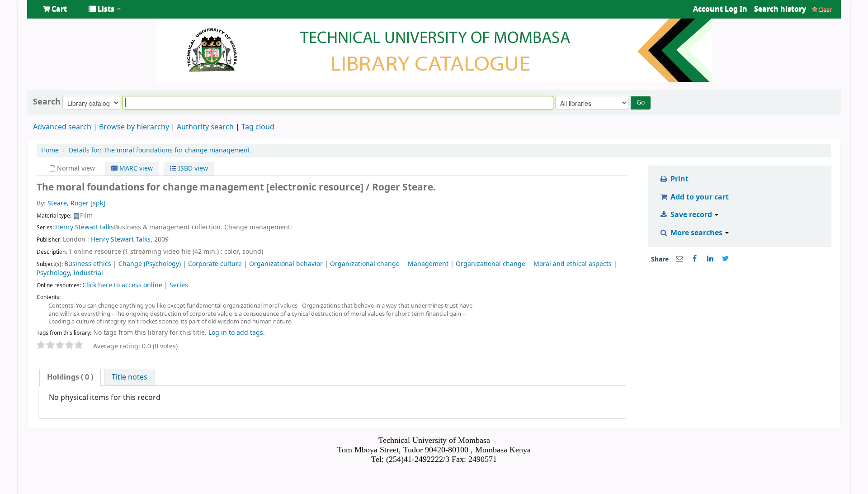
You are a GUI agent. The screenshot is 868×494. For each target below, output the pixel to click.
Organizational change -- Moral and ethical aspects (534, 264)
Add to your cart (699, 197)
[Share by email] (679, 258)
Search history (780, 9)
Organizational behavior (286, 264)
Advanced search (62, 127)
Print (679, 179)
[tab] (70, 377)
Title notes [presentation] (129, 377)
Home (50, 150)
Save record (691, 214)
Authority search (205, 127)
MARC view (135, 168)
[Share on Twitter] (725, 258)
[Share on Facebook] (695, 258)
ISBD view (192, 168)
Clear (824, 9)
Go (641, 102)
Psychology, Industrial (70, 273)
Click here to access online (122, 285)
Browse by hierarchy (134, 127)
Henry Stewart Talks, (121, 239)
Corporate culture (215, 264)
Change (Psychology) (149, 264)
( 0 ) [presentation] (70, 377)
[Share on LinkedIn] (710, 258)
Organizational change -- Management (389, 264)
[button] (55, 9)
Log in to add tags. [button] (236, 332)
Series (179, 285)
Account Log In (720, 9)
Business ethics (87, 264)
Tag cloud (257, 127)
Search (47, 101)
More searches (696, 233)
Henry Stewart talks (84, 227)
